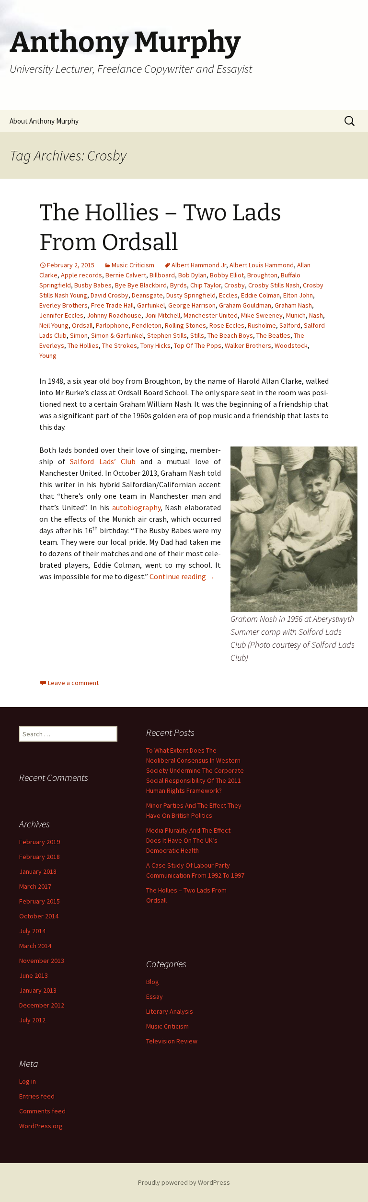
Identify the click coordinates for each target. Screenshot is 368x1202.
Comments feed (42, 1111)
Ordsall (82, 325)
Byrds (178, 285)
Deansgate (147, 295)
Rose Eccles (226, 325)
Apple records (81, 275)
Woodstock (291, 345)
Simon (79, 335)
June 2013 (33, 975)
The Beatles (273, 335)
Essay (154, 996)
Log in (27, 1081)
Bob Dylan (192, 275)
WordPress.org (41, 1126)
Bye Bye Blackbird (141, 285)
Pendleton (146, 325)
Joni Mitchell (162, 315)
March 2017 (35, 886)
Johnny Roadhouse (114, 315)
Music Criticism (133, 265)
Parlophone (112, 325)
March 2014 (35, 945)
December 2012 (41, 1005)
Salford (289, 325)
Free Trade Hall (112, 305)
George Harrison (192, 305)
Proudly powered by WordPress (184, 1182)
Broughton (262, 275)
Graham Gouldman (245, 305)
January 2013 (38, 990)
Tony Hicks (155, 345)
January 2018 (38, 871)
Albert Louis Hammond (262, 265)
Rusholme (262, 325)
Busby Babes (93, 285)
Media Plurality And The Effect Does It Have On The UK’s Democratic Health (188, 840)
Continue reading (182, 576)
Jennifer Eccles (61, 315)
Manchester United (211, 315)
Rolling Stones (185, 325)
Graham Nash (293, 305)
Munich (296, 315)
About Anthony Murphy (44, 121)
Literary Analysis (169, 1011)
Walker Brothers (248, 345)
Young (48, 355)
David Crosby (109, 295)
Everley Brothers (63, 305)
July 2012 (32, 1020)
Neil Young (54, 325)
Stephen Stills (167, 335)
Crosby (234, 285)
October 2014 (38, 916)
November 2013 (41, 960)
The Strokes (119, 345)
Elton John (298, 295)
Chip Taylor (205, 285)
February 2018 (39, 856)
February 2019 (39, 841)
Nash (316, 315)
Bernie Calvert (125, 275)
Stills (197, 335)
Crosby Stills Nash (273, 285)
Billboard (162, 275)
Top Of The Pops (197, 345)
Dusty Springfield (191, 295)
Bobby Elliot (227, 275)
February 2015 (39, 901)
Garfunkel (151, 305)
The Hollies (83, 345)
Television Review (171, 1041)
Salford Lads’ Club (102, 461)
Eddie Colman (260, 295)
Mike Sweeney (262, 315)
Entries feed (37, 1096)
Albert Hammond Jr (199, 265)
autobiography (136, 507)
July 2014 (32, 931)
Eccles (228, 295)
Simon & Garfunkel (117, 335)
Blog (152, 981)
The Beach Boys (230, 335)
